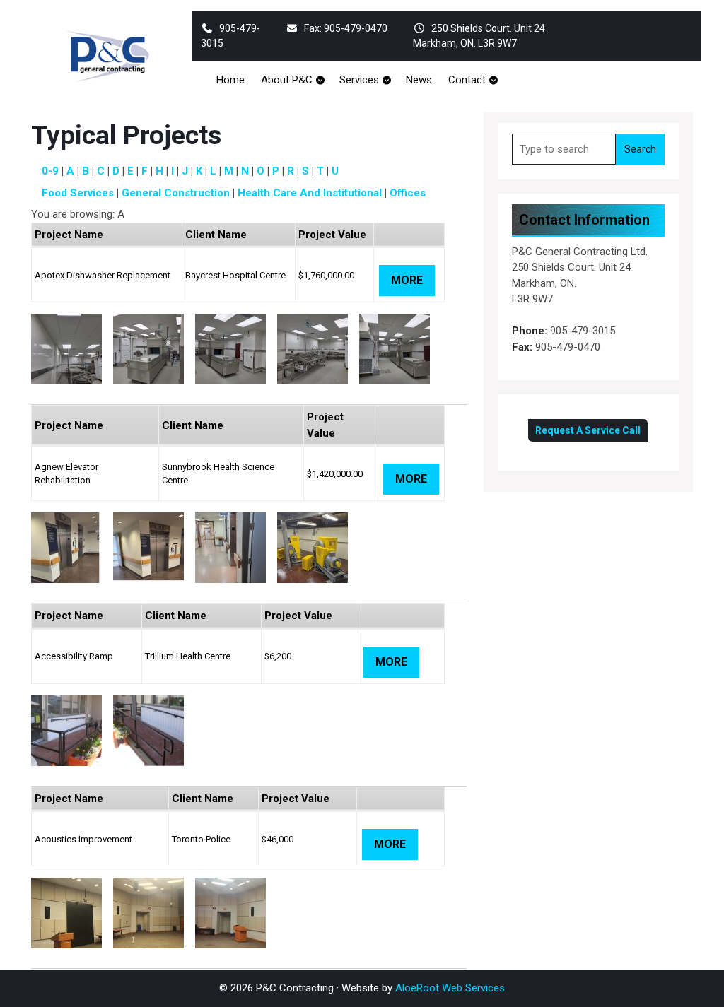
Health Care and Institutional (310, 193)
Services (359, 79)
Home (230, 79)
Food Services (78, 193)
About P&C (287, 79)
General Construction (176, 193)
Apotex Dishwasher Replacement (102, 275)
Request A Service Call (588, 430)
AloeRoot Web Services (450, 988)
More (407, 280)
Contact (467, 79)
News (419, 79)
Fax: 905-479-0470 (345, 28)
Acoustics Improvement (83, 839)
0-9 (50, 171)
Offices (408, 193)
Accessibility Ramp (74, 656)
